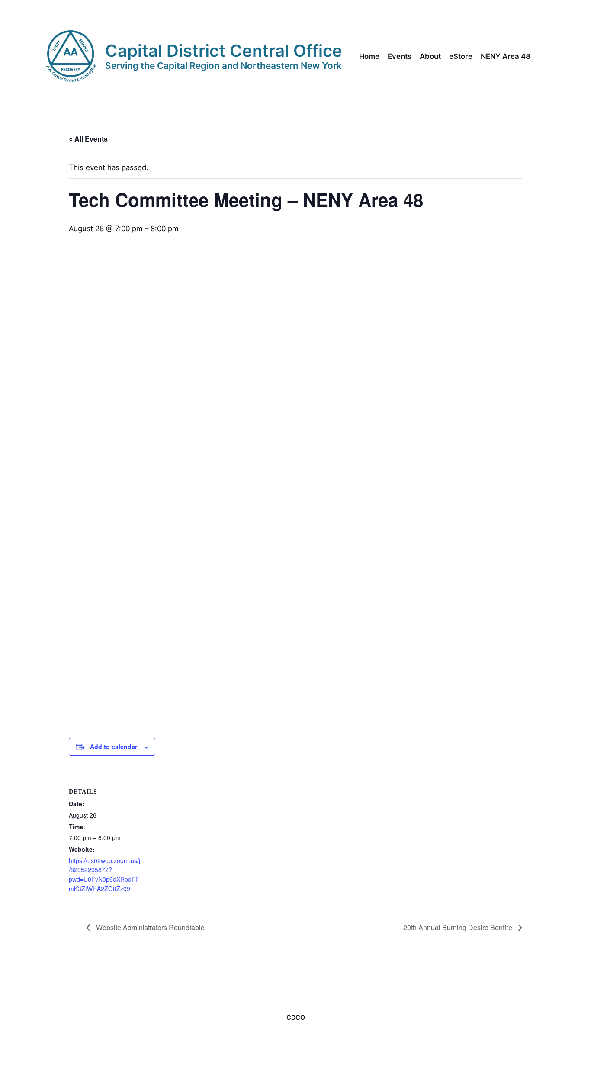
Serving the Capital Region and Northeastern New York (223, 65)
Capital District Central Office (223, 51)
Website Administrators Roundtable (149, 927)
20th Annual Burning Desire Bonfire (458, 927)
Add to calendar (113, 746)
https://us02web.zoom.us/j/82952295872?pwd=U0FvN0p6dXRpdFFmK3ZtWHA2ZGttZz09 (104, 874)
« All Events (88, 139)
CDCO (295, 1017)
